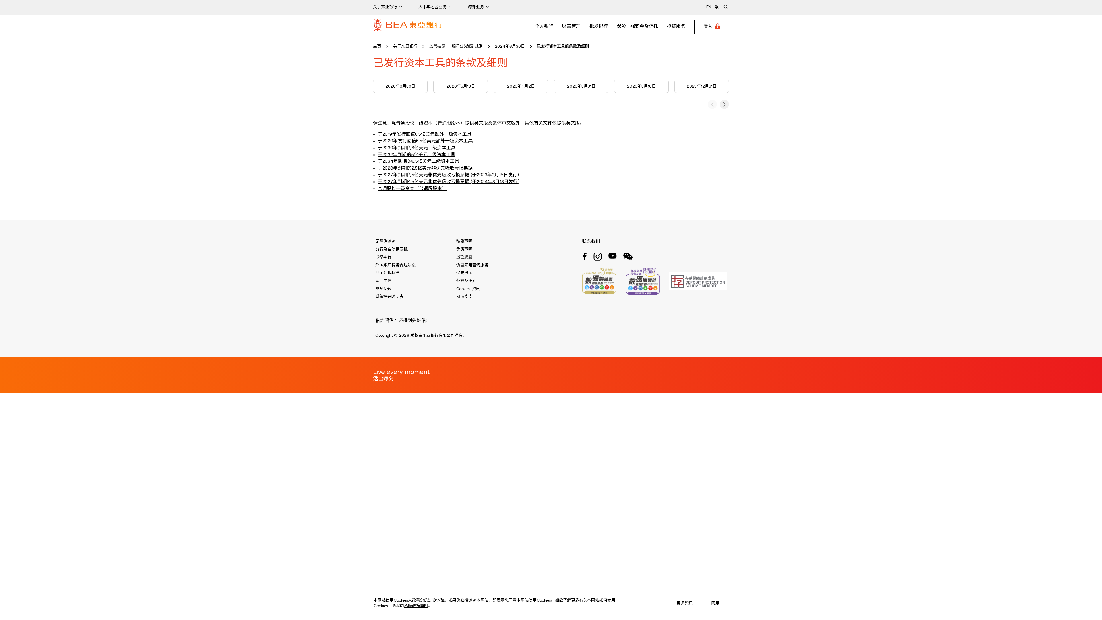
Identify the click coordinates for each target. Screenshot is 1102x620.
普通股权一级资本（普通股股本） (412, 189)
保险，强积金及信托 (637, 26)
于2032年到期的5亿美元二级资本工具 (416, 155)
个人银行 (544, 26)
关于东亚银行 (405, 46)
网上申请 (383, 281)
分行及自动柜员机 (391, 249)
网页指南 (464, 297)
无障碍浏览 (385, 241)
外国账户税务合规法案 (395, 265)
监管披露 (464, 257)
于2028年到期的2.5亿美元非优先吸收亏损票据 (425, 168)
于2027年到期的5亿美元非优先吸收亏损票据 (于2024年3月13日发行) (448, 182)
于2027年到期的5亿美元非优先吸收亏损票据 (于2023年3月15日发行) (448, 175)
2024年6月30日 (510, 46)
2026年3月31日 (581, 86)
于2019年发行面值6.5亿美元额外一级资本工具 (425, 134)
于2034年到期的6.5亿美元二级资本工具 (418, 161)
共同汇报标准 (387, 273)
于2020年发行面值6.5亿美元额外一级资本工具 (425, 141)
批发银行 (598, 26)
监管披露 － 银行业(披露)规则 (456, 46)
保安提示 (464, 273)
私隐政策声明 (416, 606)
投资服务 (676, 26)
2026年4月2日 (521, 86)
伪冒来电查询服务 (472, 265)
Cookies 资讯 (468, 289)
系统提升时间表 (389, 297)
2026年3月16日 (641, 86)
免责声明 (464, 249)
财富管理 (571, 26)
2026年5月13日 (461, 86)
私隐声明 (464, 241)
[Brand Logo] (408, 27)
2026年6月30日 (400, 86)
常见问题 (383, 289)
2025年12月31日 (702, 86)
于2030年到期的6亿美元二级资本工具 (416, 148)
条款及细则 (466, 281)
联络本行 (383, 257)
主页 (377, 46)
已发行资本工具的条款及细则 (563, 46)
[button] (724, 104)
